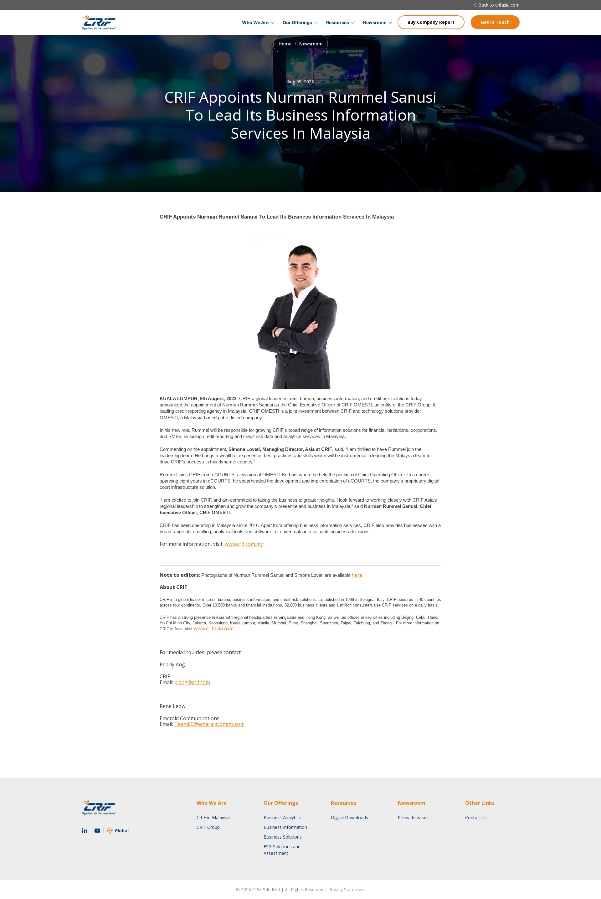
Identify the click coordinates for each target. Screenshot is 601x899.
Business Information (285, 827)
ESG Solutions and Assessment (282, 850)
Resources (337, 22)
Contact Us (476, 817)
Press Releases (413, 817)
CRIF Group (208, 827)
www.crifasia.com (214, 628)
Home (285, 44)
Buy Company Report (431, 22)
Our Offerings (297, 22)
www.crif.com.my (244, 543)
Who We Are (255, 22)
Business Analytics (282, 817)
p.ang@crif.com (192, 682)
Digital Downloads (349, 817)
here (357, 574)
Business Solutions (283, 837)
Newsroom (375, 22)
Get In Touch (495, 22)
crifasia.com (507, 5)
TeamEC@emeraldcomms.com (209, 724)
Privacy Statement (346, 889)
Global (122, 831)
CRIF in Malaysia (213, 817)
